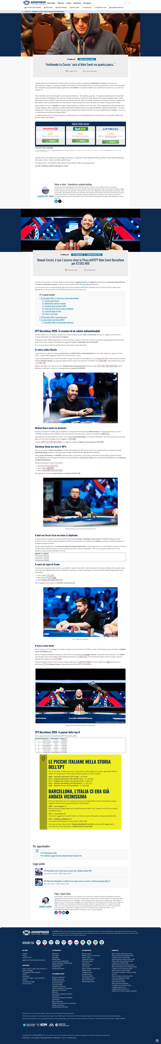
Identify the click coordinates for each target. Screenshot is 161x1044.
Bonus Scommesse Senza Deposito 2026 (124, 967)
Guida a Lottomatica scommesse (62, 988)
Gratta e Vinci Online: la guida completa (124, 991)
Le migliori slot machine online (121, 985)
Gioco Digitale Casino (88, 978)
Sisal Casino (85, 963)
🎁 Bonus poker (48, 7)
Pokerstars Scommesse (59, 990)
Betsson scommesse (58, 977)
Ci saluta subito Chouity (50, 301)
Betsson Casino (86, 954)
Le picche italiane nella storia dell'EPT (52, 320)
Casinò (68, 3)
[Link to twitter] (59, 201)
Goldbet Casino (86, 965)
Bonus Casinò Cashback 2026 (121, 970)
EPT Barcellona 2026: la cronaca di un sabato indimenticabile (59, 298)
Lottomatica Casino (88, 959)
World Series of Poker (86, 59)
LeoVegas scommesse (59, 986)
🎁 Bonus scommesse (61, 7)
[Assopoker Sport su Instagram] (83, 943)
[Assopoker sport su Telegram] (89, 943)
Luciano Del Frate (91, 71)
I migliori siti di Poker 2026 (120, 963)
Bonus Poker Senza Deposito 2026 (122, 961)
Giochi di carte (26, 983)
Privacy (24, 955)
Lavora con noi (26, 957)
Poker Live (27, 11)
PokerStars (55, 954)
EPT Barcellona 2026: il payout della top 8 (53, 317)
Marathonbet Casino (88, 982)
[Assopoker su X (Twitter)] (57, 943)
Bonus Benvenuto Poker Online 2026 (123, 959)
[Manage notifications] (157, 1040)
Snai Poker (55, 957)
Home (22, 11)
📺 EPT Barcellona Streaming (32, 7)
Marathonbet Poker (58, 968)
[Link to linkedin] (56, 201)
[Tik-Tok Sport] (102, 943)
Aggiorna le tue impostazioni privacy (33, 960)
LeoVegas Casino (87, 972)
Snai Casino (85, 967)
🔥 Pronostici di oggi (100, 7)
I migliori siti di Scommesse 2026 (122, 968)
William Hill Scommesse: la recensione (64, 1003)
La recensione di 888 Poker (60, 961)
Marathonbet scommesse (60, 1007)
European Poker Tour (94, 255)
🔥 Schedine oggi (87, 7)
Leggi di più (80, 923)
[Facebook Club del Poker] (76, 943)
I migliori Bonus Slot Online (120, 989)
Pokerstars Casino (87, 961)
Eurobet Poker (56, 967)
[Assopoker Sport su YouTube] (95, 943)
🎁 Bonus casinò (74, 7)
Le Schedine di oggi (28, 982)
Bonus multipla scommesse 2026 (122, 976)
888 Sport (55, 992)
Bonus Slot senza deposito (120, 983)
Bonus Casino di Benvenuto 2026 (122, 954)
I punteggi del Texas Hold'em (31, 972)
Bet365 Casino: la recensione (91, 955)
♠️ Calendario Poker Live (116, 7)
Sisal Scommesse (57, 983)
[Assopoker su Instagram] (38, 943)
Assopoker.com (57, 931)
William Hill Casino (88, 980)
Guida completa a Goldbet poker (62, 963)
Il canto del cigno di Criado (51, 311)
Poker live (61, 3)
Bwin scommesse (57, 1001)
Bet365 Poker (56, 959)
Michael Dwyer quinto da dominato (54, 303)
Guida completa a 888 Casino (91, 968)
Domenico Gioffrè (52, 873)
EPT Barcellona (78, 255)
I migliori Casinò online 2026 (121, 957)
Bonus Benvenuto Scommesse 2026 (123, 965)
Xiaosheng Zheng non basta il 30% (54, 306)
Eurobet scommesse (58, 981)
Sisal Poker (55, 955)
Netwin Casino (86, 957)
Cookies (24, 954)
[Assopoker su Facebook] (64, 943)
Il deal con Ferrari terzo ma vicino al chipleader (58, 308)
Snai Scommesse (57, 984)
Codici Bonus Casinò (118, 980)
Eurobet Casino (86, 974)
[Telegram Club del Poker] (70, 943)
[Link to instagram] (59, 912)
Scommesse (77, 3)
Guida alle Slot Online (118, 982)
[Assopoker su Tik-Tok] (51, 943)
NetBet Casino (86, 970)
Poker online (51, 3)
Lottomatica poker (57, 965)
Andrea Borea (91, 270)
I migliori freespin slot (119, 987)
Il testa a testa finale (50, 314)
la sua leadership (61, 353)
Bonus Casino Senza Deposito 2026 (123, 955)
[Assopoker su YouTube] (45, 943)
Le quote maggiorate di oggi (120, 978)
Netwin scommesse (58, 1005)
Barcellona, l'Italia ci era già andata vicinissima (57, 322)
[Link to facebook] (56, 912)
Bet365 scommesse (58, 979)
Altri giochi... (87, 3)
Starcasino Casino (87, 976)
